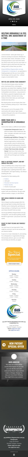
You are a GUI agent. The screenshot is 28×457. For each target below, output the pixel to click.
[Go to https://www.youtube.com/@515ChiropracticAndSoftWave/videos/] (12, 21)
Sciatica (6, 179)
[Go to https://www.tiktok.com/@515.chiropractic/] (16, 21)
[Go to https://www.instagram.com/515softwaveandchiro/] (14, 21)
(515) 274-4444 (14, 19)
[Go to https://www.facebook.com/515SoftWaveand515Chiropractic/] (10, 21)
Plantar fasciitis (8, 184)
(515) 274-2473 (15, 330)
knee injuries (14, 183)
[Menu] (14, 454)
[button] (14, 344)
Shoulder (6, 183)
